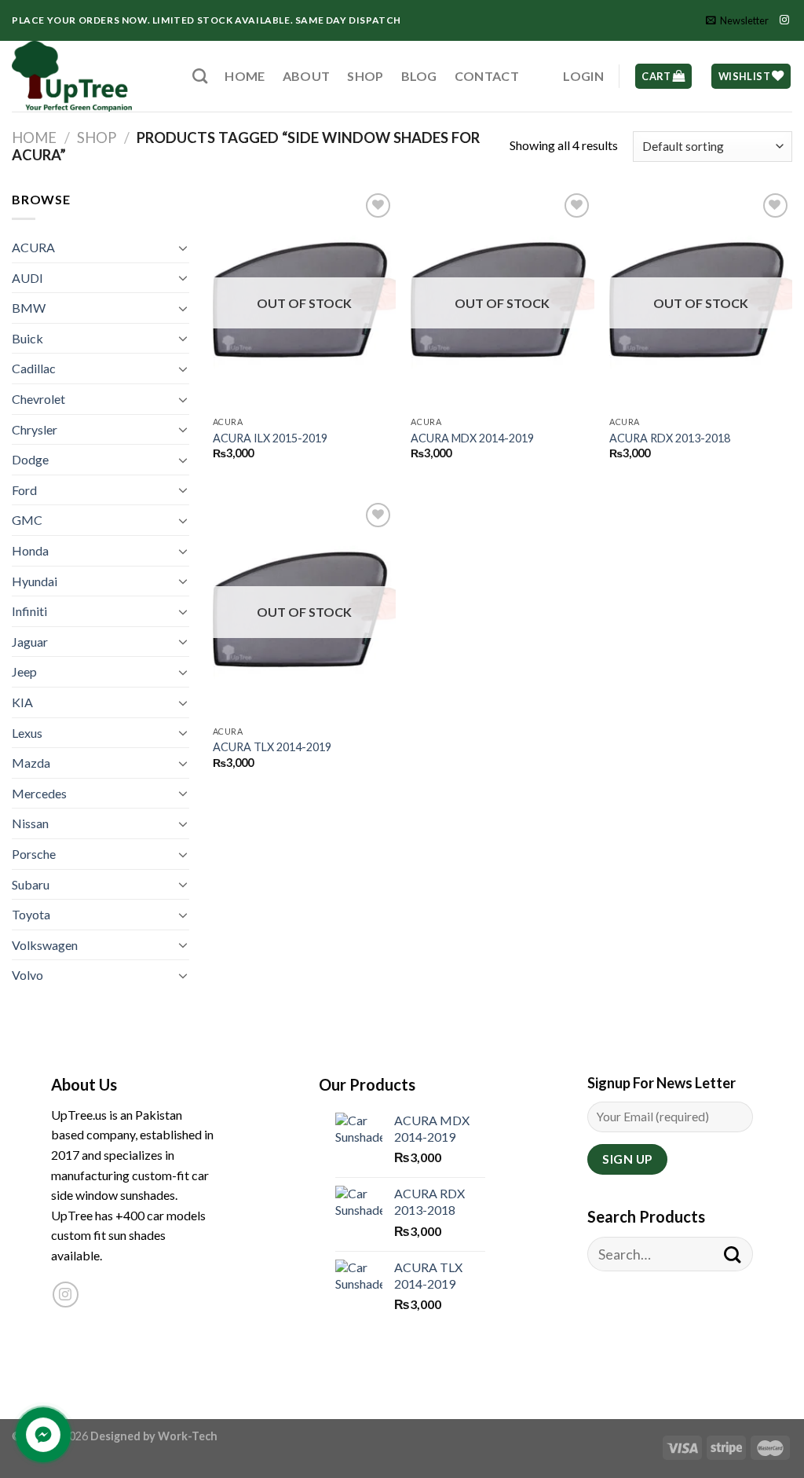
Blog (419, 75)
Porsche (34, 853)
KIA (22, 702)
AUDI (27, 277)
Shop (365, 75)
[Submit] (732, 1254)
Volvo (27, 974)
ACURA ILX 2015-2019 (270, 438)
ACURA (33, 247)
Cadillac (34, 368)
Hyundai (34, 581)
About (307, 75)
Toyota (31, 914)
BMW (29, 307)
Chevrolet (38, 398)
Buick (27, 338)
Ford (24, 489)
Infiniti (29, 610)
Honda (30, 550)
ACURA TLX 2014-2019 (272, 747)
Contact (487, 75)
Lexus (27, 732)
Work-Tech (187, 1436)
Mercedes (39, 793)
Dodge (30, 459)
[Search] (199, 76)
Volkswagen (45, 944)
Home (245, 75)
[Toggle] (183, 247)
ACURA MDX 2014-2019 (472, 438)
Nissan (30, 823)
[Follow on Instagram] (784, 20)
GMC (27, 519)
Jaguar (30, 641)
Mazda (31, 762)
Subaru (30, 884)
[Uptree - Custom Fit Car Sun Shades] (90, 76)
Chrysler (34, 429)
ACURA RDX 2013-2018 (669, 438)
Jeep (24, 671)
